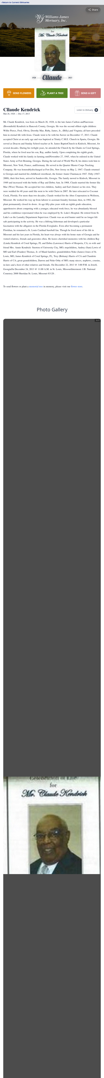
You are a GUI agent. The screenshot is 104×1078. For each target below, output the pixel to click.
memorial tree (36, 286)
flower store (76, 286)
